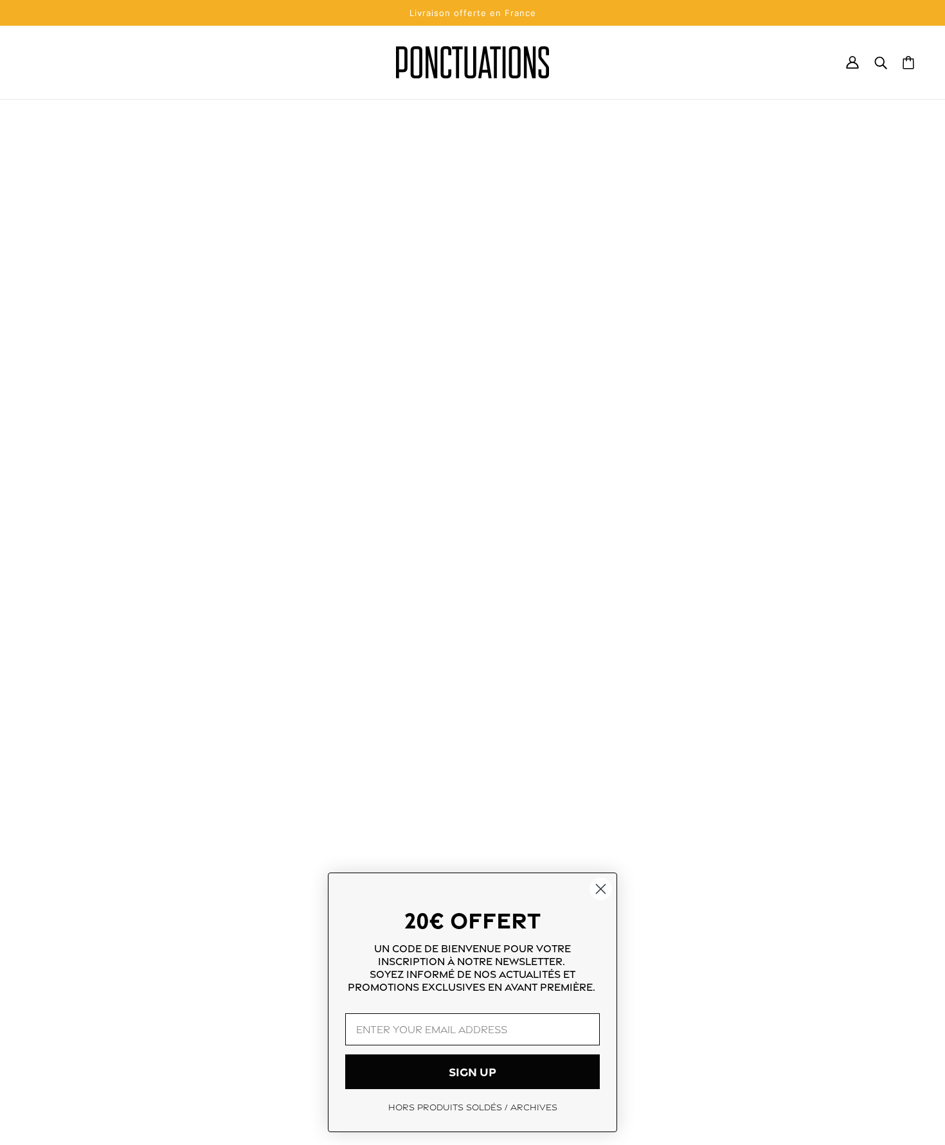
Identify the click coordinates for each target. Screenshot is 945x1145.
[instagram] (46, 1036)
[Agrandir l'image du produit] (331, 361)
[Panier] (908, 62)
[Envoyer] (888, 1038)
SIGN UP (472, 1072)
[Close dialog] (601, 889)
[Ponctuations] (472, 62)
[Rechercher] (880, 62)
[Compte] (852, 62)
